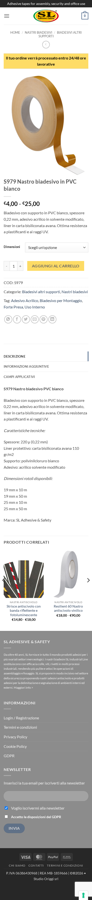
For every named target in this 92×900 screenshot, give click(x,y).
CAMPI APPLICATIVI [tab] (19, 377)
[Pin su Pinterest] (43, 319)
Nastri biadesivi (38, 32)
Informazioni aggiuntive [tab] (26, 366)
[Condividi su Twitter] (26, 319)
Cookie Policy (15, 746)
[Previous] (4, 590)
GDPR (9, 755)
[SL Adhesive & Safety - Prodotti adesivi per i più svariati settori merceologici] (46, 16)
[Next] (88, 590)
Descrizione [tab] (14, 356)
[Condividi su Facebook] (17, 319)
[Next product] (46, 44)
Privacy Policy (15, 736)
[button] (7, 16)
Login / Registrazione (21, 717)
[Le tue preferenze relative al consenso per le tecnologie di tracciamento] (83, 895)
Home (15, 32)
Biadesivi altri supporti (60, 34)
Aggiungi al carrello (55, 266)
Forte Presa (13, 307)
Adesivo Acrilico (24, 300)
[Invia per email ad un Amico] (35, 319)
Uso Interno (35, 307)
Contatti (36, 865)
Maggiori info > (23, 687)
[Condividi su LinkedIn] (52, 319)
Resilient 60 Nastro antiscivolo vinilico (68, 608)
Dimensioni (12, 247)
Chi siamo (17, 865)
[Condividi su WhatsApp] (8, 319)
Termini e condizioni (20, 727)
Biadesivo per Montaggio (61, 300)
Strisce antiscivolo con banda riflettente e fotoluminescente (24, 610)
